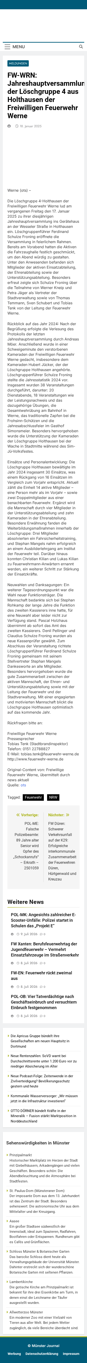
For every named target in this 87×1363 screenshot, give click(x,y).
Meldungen (18, 63)
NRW (53, 797)
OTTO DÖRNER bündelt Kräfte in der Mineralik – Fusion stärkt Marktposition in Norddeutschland (43, 1116)
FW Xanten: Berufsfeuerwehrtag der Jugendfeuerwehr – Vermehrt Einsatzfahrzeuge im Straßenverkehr (45, 949)
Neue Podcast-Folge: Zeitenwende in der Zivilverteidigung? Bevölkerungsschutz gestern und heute (42, 1081)
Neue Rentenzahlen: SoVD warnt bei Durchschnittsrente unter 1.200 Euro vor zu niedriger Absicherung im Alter (44, 1061)
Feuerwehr (33, 797)
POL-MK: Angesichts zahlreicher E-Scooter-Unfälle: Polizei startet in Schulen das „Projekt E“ (43, 920)
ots (23, 785)
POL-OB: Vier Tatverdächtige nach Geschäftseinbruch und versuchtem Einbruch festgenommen (44, 1002)
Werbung (14, 1354)
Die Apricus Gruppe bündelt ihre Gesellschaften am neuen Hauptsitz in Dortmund (40, 1041)
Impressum (71, 1354)
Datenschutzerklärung (42, 1354)
